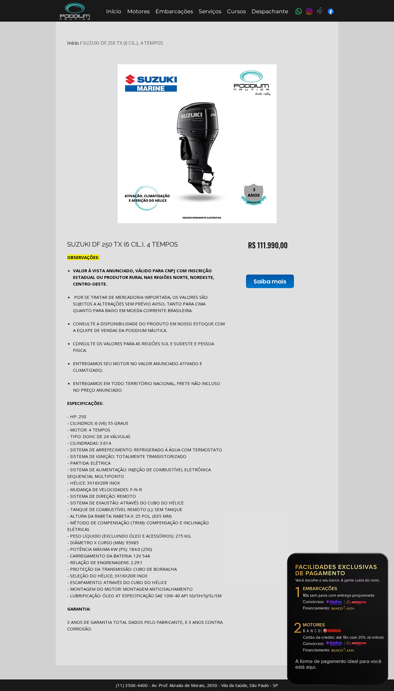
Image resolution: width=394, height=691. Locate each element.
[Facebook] (331, 11)
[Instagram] (309, 11)
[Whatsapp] (299, 11)
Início (73, 43)
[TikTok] (320, 11)
